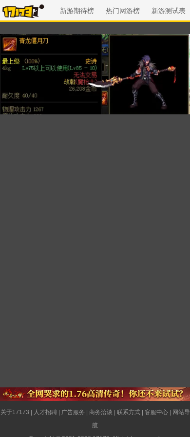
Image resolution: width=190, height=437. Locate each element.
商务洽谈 (101, 412)
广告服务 (73, 412)
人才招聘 (45, 412)
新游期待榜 (77, 11)
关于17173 (14, 412)
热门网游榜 (123, 11)
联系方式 (128, 412)
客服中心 (156, 412)
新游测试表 (169, 11)
